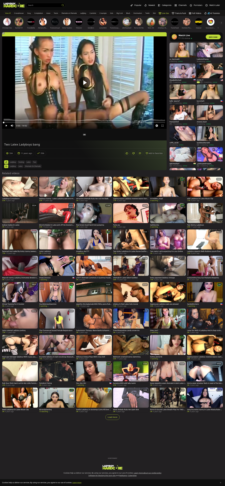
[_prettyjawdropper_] (210, 157)
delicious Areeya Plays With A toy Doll (90, 357)
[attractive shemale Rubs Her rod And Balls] (94, 189)
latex (28, 162)
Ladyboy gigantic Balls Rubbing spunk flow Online (204, 251)
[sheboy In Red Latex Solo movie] (131, 294)
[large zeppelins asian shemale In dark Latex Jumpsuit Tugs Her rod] (168, 373)
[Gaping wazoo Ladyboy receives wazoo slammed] (205, 347)
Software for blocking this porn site (102, 475)
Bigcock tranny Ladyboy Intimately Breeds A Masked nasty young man (19, 278)
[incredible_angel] (168, 189)
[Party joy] (131, 215)
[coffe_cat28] (183, 136)
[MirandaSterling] (57, 400)
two (34, 162)
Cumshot (93, 13)
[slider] (84, 122)
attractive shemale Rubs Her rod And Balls (92, 198)
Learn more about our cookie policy (147, 473)
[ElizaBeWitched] (183, 73)
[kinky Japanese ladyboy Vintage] (168, 268)
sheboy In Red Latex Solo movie (125, 304)
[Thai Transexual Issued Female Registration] (57, 321)
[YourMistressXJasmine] (57, 294)
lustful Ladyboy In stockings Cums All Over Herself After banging (94, 409)
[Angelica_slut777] (94, 241)
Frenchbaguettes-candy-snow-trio (126, 330)
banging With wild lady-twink (124, 383)
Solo (111, 13)
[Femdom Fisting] (57, 373)
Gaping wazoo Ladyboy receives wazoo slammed (204, 357)
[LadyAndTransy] (210, 52)
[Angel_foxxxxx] (57, 268)
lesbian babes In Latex (10, 225)
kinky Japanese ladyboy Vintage (162, 278)
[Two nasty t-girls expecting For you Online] (168, 241)
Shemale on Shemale (69, 13)
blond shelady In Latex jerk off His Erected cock (57, 225)
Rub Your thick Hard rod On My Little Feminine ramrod (19, 383)
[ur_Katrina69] (183, 52)
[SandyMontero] (205, 294)
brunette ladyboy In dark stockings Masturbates (56, 357)
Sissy (29, 13)
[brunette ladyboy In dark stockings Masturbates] (57, 347)
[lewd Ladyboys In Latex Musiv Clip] (20, 400)
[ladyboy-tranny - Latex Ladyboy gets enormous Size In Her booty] (57, 189)
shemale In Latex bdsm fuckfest (125, 278)
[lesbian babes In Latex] (20, 215)
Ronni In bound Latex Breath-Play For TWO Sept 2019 (168, 409)
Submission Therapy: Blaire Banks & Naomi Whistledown (93, 330)
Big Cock (120, 13)
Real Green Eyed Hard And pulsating (90, 225)
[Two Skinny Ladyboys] (205, 215)
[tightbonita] (168, 215)
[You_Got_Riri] (94, 373)
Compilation (38, 13)
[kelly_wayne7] (183, 94)
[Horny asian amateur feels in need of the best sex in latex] (205, 373)
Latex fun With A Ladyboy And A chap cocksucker (205, 330)
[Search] (63, 5)
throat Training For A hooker (13, 304)
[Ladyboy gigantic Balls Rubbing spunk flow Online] (205, 241)
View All (8, 13)
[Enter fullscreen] (162, 125)
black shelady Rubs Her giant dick (126, 409)
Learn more (76, 482)
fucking (21, 162)
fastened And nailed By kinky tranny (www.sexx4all (20, 251)
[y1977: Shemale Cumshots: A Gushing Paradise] (94, 268)
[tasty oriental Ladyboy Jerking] (20, 321)
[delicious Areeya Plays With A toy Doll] (94, 347)
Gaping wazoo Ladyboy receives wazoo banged (131, 198)
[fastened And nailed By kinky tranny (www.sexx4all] (20, 241)
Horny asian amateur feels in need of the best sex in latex (204, 383)
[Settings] (156, 125)
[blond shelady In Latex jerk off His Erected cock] (57, 215)
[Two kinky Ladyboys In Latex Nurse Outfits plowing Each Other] (131, 241)
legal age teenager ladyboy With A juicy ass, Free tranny (20, 357)
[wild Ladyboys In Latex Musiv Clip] (205, 189)
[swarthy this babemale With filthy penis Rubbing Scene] (94, 294)
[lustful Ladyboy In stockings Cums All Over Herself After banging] (94, 400)
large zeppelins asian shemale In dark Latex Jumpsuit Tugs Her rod (168, 383)
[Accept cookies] (220, 482)
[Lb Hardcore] (14, 5)
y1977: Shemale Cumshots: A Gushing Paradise (93, 278)
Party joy (116, 225)
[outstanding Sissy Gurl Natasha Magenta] (205, 268)
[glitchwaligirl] (183, 157)
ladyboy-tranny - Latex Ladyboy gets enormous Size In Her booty (56, 198)
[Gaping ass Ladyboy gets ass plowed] (168, 294)
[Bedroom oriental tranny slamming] (131, 347)
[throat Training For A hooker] (20, 294)
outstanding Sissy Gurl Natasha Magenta (203, 278)
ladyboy (13, 162)
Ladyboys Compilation (11, 198)
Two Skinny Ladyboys (195, 225)
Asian (48, 13)
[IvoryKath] (210, 94)
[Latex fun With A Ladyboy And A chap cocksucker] (205, 321)
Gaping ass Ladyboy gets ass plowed (164, 304)
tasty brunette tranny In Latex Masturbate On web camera (205, 409)
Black (128, 13)
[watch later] (5, 180)
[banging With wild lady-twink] (131, 373)
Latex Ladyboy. (45, 251)
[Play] (84, 82)
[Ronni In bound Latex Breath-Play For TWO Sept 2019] (168, 400)
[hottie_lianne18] (168, 347)
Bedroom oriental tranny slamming (126, 357)
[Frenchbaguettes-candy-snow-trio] (131, 321)
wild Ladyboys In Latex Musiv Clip (200, 198)
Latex (20, 166)
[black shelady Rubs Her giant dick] (131, 400)
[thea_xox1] (168, 321)
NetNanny (123, 475)
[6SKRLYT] (210, 73)
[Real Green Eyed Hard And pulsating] (94, 215)
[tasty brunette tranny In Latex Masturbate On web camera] (205, 400)
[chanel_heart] (210, 115)
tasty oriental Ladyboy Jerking (14, 330)
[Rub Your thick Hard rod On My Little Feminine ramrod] (20, 373)
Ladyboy (83, 13)
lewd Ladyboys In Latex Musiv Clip (15, 409)
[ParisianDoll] (183, 115)
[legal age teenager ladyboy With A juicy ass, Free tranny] (20, 347)
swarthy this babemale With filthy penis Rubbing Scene (94, 304)
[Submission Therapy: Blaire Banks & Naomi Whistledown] (94, 321)
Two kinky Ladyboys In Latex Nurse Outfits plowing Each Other (130, 251)
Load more (112, 417)
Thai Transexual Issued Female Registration (56, 330)
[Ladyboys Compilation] (20, 189)
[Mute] (12, 125)
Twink (147, 13)
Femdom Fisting (45, 383)
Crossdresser (19, 13)
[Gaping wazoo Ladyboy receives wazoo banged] (131, 189)
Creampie (103, 13)
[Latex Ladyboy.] (57, 241)
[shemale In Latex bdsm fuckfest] (131, 268)
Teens (56, 13)
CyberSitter (132, 475)
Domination (137, 13)
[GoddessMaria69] (210, 136)
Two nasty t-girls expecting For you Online (166, 251)
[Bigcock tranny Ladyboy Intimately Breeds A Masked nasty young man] (20, 268)
